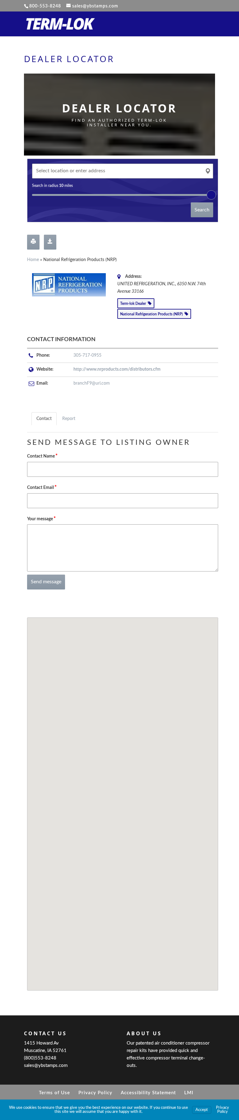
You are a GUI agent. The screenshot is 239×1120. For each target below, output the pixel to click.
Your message (41, 518)
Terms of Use (54, 1093)
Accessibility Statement (148, 1093)
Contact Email (42, 487)
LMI (188, 1093)
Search (201, 209)
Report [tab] (68, 419)
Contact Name (42, 455)
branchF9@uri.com (91, 383)
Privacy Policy (95, 1093)
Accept (201, 1110)
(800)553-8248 (40, 1058)
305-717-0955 (87, 355)
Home (33, 260)
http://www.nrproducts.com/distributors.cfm (117, 369)
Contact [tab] (44, 419)
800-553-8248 (45, 6)
